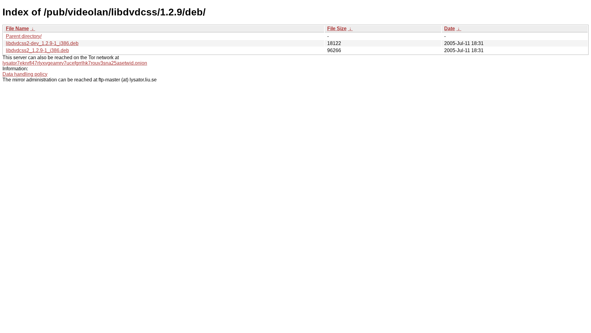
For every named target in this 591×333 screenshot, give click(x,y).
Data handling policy (24, 74)
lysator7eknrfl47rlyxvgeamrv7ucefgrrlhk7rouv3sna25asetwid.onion (74, 63)
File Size (337, 28)
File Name (17, 28)
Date (449, 28)
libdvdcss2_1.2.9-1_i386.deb (37, 50)
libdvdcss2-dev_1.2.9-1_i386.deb (42, 43)
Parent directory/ (24, 36)
